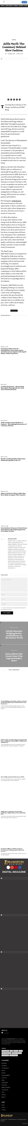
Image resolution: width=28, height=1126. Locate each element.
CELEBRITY (21, 5)
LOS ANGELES (5, 1068)
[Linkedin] (20, 100)
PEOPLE (14, 39)
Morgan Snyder (12, 53)
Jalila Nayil (14, 310)
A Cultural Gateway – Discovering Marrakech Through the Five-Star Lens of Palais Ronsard (12, 388)
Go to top (25, 1123)
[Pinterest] (17, 100)
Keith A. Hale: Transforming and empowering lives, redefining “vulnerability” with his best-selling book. (14, 741)
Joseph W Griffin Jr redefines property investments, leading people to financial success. (12, 850)
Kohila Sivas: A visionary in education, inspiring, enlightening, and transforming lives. (13, 813)
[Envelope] (12, 867)
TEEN (3, 1092)
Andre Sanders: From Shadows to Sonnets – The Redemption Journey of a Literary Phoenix (14, 424)
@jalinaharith (16, 201)
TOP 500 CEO (5, 1090)
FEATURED (4, 1085)
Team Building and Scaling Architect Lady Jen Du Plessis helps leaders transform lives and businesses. (14, 702)
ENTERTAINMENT (6, 1075)
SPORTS (4, 1094)
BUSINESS (16, 5)
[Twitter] (14, 100)
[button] (20, 2)
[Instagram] (8, 867)
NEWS (3, 1080)
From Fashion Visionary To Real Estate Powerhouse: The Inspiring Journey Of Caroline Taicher (14, 529)
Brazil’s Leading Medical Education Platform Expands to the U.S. (13, 459)
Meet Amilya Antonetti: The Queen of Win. (13, 777)
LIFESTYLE (4, 1077)
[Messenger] (11, 100)
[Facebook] (8, 100)
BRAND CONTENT (9, 5)
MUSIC (3, 1070)
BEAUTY (2, 5)
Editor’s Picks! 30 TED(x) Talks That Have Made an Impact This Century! (13, 494)
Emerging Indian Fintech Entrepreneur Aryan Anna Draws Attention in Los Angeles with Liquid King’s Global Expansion (13, 351)
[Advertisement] (14, 22)
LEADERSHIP (5, 1082)
